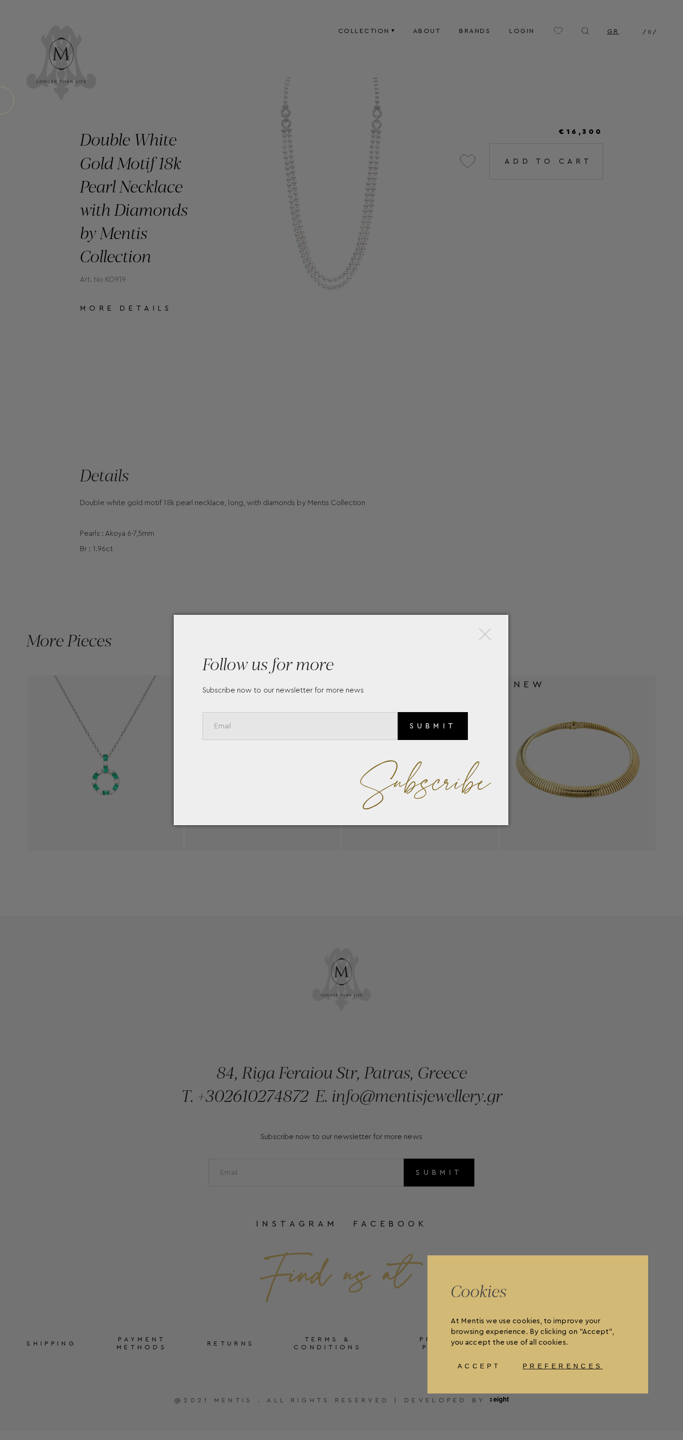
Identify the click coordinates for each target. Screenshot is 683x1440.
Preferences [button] (563, 1366)
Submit (432, 726)
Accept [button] (479, 1366)
